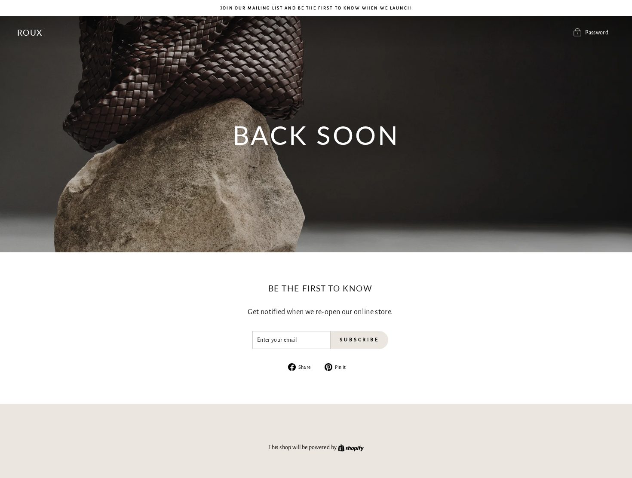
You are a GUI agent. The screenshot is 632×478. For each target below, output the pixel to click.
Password (596, 33)
